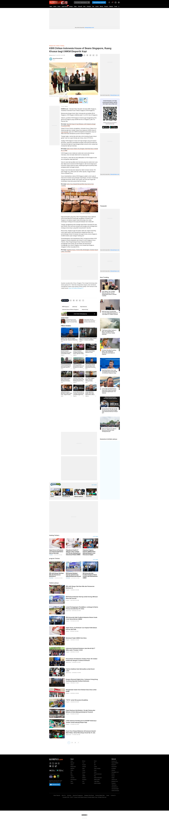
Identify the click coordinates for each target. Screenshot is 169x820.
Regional (72, 768)
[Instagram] (58, 763)
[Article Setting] (77, 341)
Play (95, 775)
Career (107, 795)
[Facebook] (50, 763)
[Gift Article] (87, 55)
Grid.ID (113, 777)
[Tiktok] (56, 766)
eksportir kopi (85, 309)
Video (83, 783)
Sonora (113, 775)
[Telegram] (56, 763)
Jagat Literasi (65, 6)
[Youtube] (50, 766)
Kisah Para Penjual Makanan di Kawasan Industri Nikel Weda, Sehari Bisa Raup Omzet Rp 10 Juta (81, 732)
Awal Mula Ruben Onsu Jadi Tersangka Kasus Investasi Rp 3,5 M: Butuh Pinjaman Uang (109, 371)
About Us (64, 795)
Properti (106, 6)
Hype (83, 768)
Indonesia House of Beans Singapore (70, 309)
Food (83, 774)
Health (72, 783)
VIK (94, 762)
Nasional (72, 762)
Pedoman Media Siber (100, 795)
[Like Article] (84, 55)
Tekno (75, 6)
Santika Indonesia (115, 790)
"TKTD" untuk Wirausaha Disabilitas (77, 700)
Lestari (97, 7)
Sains (72, 781)
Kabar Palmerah (57, 795)
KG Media (114, 768)
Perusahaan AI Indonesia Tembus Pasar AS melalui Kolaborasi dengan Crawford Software (81, 659)
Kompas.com (52, 45)
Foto (83, 781)
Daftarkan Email (55, 784)
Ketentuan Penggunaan (78, 795)
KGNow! (113, 770)
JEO (95, 764)
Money (101, 6)
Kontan (113, 774)
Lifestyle (89, 6)
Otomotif (80, 6)
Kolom (54, 6)
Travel (115, 6)
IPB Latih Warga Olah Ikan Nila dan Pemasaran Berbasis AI (56, 575)
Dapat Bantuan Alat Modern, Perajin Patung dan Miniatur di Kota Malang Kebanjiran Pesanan (80, 711)
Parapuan (84, 779)
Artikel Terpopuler (98, 777)
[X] (53, 763)
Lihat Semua (94, 484)
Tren (93, 6)
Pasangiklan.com (115, 772)
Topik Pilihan (96, 781)
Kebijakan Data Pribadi (89, 795)
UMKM (83, 775)
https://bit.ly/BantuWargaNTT (76, 288)
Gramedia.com (115, 786)
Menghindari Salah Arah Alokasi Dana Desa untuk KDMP (81, 690)
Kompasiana (114, 766)
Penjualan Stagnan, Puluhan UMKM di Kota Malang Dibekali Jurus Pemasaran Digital (89, 552)
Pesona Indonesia (98, 774)
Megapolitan (73, 766)
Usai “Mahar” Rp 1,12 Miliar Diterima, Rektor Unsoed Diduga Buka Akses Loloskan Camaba (109, 293)
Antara (66, 106)
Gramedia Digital (115, 788)
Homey (83, 772)
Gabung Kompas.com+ (89, 27)
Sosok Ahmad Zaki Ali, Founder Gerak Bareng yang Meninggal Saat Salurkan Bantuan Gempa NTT (110, 411)
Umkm (57, 45)
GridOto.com (114, 779)
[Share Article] (90, 55)
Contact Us (113, 795)
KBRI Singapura (65, 306)
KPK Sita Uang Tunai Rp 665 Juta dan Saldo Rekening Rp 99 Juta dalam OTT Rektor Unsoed (110, 313)
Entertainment (73, 779)
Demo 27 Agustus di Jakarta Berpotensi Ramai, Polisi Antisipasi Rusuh (109, 430)
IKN (71, 772)
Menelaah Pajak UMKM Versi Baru (76, 638)
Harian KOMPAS (115, 762)
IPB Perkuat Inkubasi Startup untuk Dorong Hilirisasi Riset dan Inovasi (73, 575)
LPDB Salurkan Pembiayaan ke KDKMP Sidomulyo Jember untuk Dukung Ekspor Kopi (81, 721)
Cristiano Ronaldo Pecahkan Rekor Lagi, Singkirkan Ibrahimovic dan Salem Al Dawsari (109, 352)
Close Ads (84, 814)
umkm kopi (74, 306)
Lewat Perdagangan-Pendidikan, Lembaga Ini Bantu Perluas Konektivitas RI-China (82, 608)
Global (72, 764)
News (51, 6)
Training (62, 45)
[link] (116, 2)
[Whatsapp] (53, 766)
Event (59, 6)
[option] (70, 321)
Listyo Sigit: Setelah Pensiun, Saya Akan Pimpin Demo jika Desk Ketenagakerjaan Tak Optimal (109, 390)
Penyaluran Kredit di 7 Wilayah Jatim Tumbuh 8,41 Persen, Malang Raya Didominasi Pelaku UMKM (73, 552)
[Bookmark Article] (96, 55)
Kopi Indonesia (83, 306)
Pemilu (72, 770)
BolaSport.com (115, 781)
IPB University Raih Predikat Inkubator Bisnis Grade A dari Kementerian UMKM (90, 576)
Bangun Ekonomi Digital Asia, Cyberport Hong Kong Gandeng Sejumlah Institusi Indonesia (82, 680)
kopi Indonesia (64, 131)
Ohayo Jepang (97, 768)
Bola (84, 6)
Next (78, 742)
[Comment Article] (93, 55)
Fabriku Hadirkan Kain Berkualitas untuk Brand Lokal (80, 670)
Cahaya (71, 6)
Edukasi (111, 6)
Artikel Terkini (97, 779)
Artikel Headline (97, 783)
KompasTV (114, 764)
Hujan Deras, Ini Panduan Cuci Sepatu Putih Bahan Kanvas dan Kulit (56, 551)
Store (95, 772)
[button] (61, 326)
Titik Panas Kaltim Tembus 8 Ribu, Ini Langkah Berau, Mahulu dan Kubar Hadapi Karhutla (109, 332)
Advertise (69, 795)
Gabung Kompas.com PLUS (99, 2)
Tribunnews (114, 785)
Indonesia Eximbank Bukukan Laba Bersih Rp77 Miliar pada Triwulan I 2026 (80, 649)
